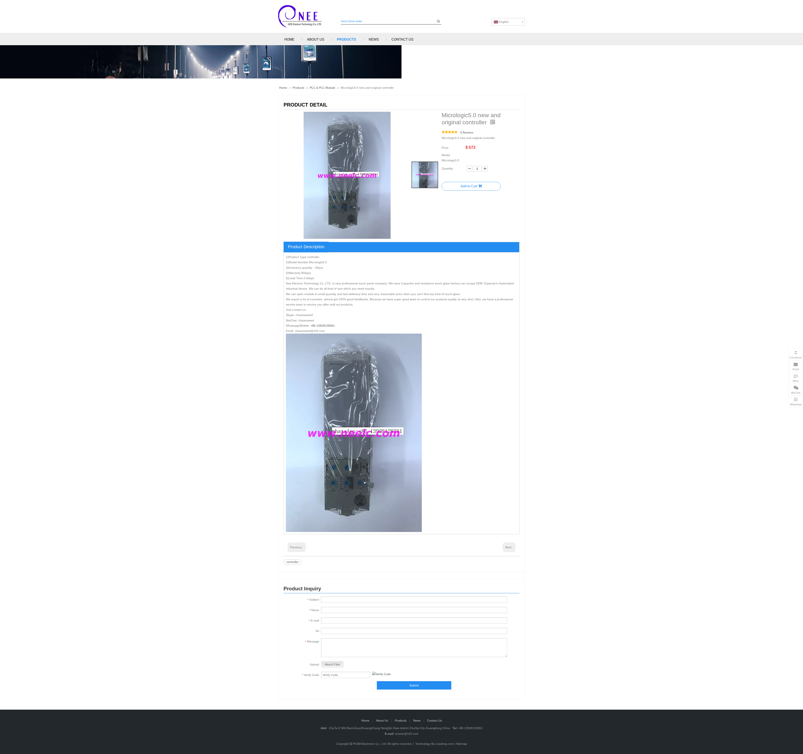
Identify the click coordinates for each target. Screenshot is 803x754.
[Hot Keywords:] (438, 21)
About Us (382, 720)
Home (365, 720)
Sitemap (461, 743)
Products (401, 720)
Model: (446, 155)
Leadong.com (444, 743)
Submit (414, 685)
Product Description (306, 246)
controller (292, 562)
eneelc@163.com (406, 733)
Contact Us (434, 720)
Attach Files (332, 664)
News (417, 720)
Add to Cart (468, 186)
